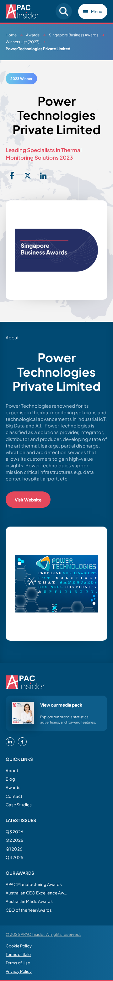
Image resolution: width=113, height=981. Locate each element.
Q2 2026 (14, 840)
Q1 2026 (14, 848)
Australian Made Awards (29, 901)
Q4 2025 (14, 857)
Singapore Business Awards (73, 35)
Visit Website (28, 499)
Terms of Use (18, 962)
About (12, 770)
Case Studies (19, 804)
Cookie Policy (19, 945)
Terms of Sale (18, 954)
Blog (10, 779)
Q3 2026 (14, 831)
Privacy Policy (19, 971)
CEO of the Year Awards (29, 910)
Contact (14, 796)
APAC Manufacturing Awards (34, 884)
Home (11, 35)
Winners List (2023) (23, 42)
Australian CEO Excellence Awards (37, 892)
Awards (33, 35)
